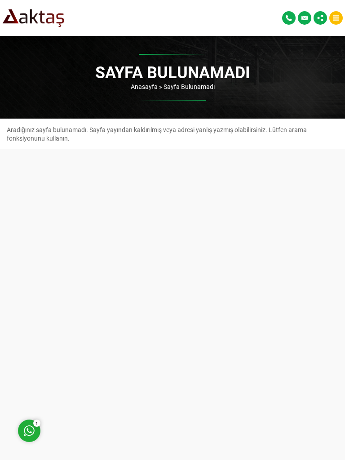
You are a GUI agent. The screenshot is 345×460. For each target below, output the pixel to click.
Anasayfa (144, 86)
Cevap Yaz (85, 394)
